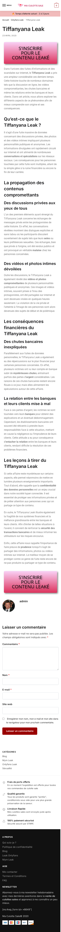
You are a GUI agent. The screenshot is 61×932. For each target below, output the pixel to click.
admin (24, 601)
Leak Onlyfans (10, 855)
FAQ (4, 880)
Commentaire (11, 644)
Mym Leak (7, 760)
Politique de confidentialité (17, 846)
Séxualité (7, 768)
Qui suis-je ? (9, 842)
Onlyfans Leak (17, 20)
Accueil (5, 20)
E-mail (7, 689)
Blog (4, 756)
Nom (6, 675)
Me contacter (9, 871)
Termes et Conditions (14, 876)
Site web (7, 704)
